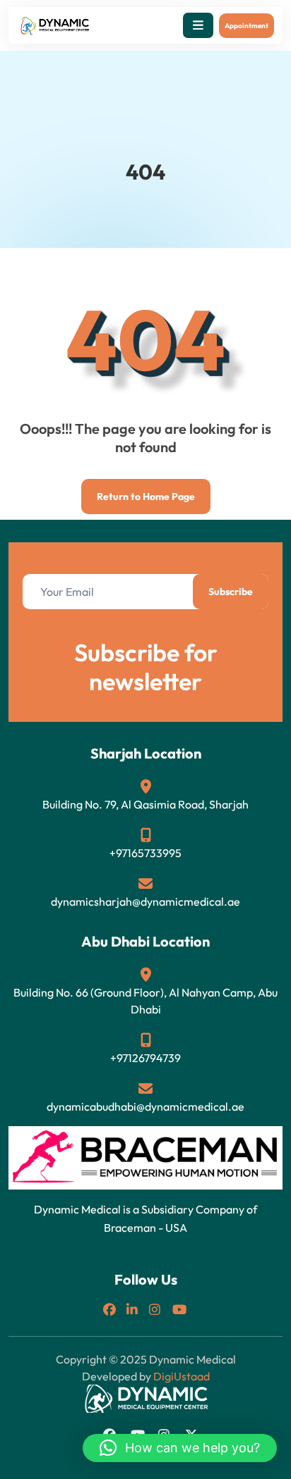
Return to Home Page (138, 491)
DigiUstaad (181, 1376)
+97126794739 (145, 1058)
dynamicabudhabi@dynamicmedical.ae (145, 1106)
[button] (198, 25)
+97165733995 (145, 853)
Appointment (246, 25)
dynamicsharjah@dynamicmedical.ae (145, 901)
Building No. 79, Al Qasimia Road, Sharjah (145, 804)
